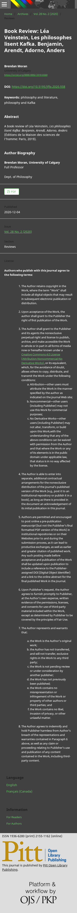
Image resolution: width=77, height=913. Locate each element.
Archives (23, 14)
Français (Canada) (19, 791)
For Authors (14, 823)
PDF (13, 192)
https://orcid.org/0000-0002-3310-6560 (25, 74)
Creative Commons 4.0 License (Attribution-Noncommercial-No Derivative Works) (41, 358)
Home (8, 14)
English (11, 785)
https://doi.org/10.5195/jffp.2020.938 (38, 87)
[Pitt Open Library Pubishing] (34, 861)
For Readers (14, 817)
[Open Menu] (4, 4)
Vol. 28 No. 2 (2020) (46, 14)
